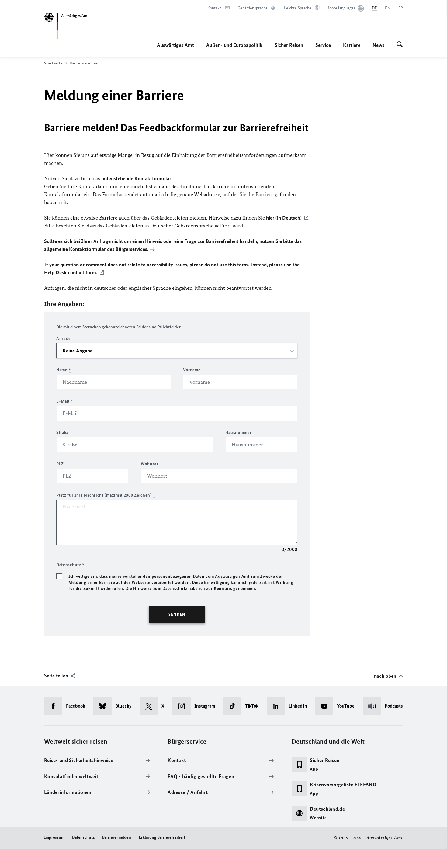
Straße (62, 432)
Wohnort (149, 463)
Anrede (63, 338)
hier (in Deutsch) (284, 218)
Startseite (53, 63)
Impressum (54, 837)
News (378, 45)
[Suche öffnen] (400, 45)
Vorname (191, 370)
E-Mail (64, 401)
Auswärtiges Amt (175, 45)
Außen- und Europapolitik (234, 45)
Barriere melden (116, 837)
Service (323, 45)
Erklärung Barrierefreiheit (162, 837)
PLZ (60, 463)
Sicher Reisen (289, 45)
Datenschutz (83, 837)
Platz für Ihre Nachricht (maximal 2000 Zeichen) (105, 495)
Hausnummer (238, 432)
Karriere (351, 45)
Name (63, 370)
